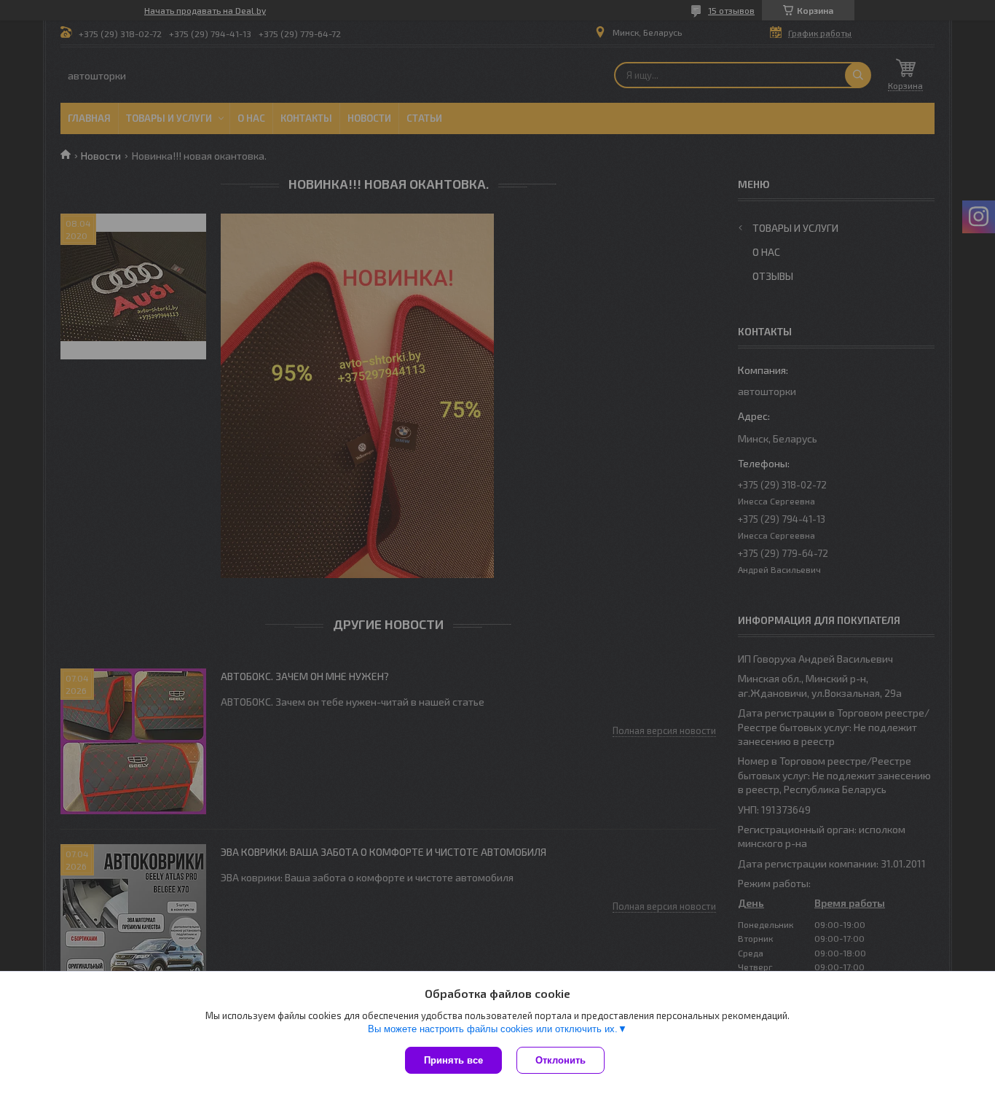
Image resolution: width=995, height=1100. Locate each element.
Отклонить (560, 1060)
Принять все (453, 1060)
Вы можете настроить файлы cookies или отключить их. (493, 1028)
